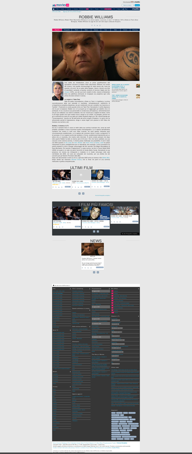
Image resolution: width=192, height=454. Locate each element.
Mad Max (114, 439)
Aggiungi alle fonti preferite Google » (72, 11)
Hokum (116, 312)
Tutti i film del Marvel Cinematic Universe (121, 434)
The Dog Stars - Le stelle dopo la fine (100, 293)
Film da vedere (56, 317)
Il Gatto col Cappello (76, 374)
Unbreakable (133, 428)
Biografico (55, 183)
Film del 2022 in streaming (78, 300)
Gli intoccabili (114, 318)
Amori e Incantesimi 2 (77, 364)
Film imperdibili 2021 (57, 307)
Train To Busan (95, 326)
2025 (60, 291)
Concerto (94, 182)
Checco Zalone (115, 421)
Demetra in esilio (76, 407)
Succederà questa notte (77, 381)
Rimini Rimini (114, 358)
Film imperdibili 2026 (57, 295)
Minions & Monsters (118, 307)
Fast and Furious (125, 432)
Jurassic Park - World (133, 423)
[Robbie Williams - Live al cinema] (100, 175)
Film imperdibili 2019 (57, 312)
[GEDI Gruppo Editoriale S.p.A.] (132, 1)
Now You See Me (115, 415)
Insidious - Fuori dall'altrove (78, 314)
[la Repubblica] (137, 1)
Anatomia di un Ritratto (77, 413)
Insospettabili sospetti (116, 338)
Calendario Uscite (75, 443)
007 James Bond (134, 426)
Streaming (135, 30)
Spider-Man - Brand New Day (120, 295)
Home (54, 443)
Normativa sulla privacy (69, 447)
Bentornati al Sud (76, 371)
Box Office (100, 443)
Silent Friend (95, 341)
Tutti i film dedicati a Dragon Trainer (119, 417)
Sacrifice (74, 333)
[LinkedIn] (97, 25)
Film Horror (55, 378)
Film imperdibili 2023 (57, 303)
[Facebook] (92, 25)
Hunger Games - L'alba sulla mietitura (80, 346)
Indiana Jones (126, 428)
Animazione (55, 381)
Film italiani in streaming (77, 303)
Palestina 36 (75, 362)
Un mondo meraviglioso (97, 344)
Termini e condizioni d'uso (82, 447)
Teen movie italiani (116, 432)
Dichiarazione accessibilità (104, 447)
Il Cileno (94, 311)
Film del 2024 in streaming (78, 295)
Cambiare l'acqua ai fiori (77, 376)
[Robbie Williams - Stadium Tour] (124, 211)
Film (69, 443)
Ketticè (93, 351)
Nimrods (74, 336)
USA (60, 183)
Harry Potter (123, 430)
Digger (73, 391)
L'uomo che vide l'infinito (116, 350)
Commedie (55, 374)
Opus (130, 417)
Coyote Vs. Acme (95, 328)
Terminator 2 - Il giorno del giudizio (99, 321)
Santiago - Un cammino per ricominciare (81, 348)
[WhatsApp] (100, 25)
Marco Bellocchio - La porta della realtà (100, 316)
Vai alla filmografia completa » (103, 195)
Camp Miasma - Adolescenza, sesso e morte (124, 305)
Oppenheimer (123, 421)
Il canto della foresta (76, 383)
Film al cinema (56, 319)
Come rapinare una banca (98, 349)
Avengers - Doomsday (77, 351)
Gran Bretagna (88, 183)
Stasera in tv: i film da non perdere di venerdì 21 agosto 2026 (124, 387)
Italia (118, 217)
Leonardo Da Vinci (123, 423)
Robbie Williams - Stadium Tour (121, 216)
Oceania (74, 312)
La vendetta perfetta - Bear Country (99, 295)
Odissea (116, 293)
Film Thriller (55, 376)
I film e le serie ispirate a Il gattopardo (120, 419)
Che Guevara (120, 439)
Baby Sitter (129, 421)
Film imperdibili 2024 (57, 300)
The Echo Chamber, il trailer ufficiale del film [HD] (122, 389)
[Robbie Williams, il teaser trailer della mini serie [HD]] (92, 249)
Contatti (60, 447)
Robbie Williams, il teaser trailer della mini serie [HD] (91, 259)
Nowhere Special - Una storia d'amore (119, 346)
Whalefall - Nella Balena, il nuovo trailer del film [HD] (123, 405)
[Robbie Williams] (81, 175)
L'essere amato (75, 388)
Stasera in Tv (93, 443)
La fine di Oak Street (76, 331)
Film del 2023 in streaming (78, 298)
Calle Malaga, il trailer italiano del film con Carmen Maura (124, 369)
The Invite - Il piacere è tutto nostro (80, 344)
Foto (106, 30)
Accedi (137, 5)
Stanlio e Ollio (114, 326)
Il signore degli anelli (116, 436)
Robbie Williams (77, 181)
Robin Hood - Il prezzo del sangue (80, 329)
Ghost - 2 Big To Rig (96, 304)
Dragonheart (114, 342)
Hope (73, 367)
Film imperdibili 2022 (57, 305)
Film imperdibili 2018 (57, 315)
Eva (112, 334)
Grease (66, 92)
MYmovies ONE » (56, 11)
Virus (120, 428)
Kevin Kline (89, 143)
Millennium (129, 430)
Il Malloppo (94, 339)
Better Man (105, 158)
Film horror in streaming (77, 305)
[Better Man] (61, 175)
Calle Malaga (75, 359)
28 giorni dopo (132, 412)
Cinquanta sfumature (116, 426)
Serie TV (83, 443)
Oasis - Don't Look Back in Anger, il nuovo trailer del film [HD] (124, 403)
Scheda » (67, 186)
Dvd (88, 443)
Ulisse (112, 330)
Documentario (80, 183)
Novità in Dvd (56, 327)
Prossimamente (107, 443)
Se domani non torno (77, 379)
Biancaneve (132, 419)
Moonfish (74, 400)
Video (115, 30)
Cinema (125, 30)
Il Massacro (74, 420)
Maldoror (74, 321)
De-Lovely (68, 143)
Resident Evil (75, 357)
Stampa (96, 30)
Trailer (114, 443)
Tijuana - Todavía (76, 405)
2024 (63, 183)
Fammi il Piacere (95, 346)
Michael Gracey (76, 159)
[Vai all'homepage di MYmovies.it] (60, 6)
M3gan (122, 415)
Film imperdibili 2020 (57, 310)
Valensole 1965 (75, 323)
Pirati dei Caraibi (126, 426)
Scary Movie (119, 412)
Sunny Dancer (95, 330)
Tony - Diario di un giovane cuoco (99, 309)
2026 (57, 291)
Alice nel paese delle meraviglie (129, 436)
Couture (93, 302)
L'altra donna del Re (115, 322)
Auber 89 (74, 418)
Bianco (73, 386)
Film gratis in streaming (77, 291)
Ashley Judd (99, 143)
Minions (113, 412)
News (86, 30)
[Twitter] (94, 25)
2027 (54, 291)
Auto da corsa (115, 428)
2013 (107, 182)
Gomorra (125, 412)
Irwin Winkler (78, 143)
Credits (55, 447)
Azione (54, 383)
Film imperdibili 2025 (57, 298)
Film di (54, 322)
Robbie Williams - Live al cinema (102, 181)
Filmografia (67, 30)
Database (64, 443)
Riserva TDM (93, 447)
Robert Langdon (115, 430)
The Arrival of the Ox (76, 416)
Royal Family (114, 423)
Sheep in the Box (95, 314)
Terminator (127, 439)
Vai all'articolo (99, 267)
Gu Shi (73, 402)
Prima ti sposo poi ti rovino (117, 354)
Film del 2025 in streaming (78, 293)
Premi (76, 30)
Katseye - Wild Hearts (77, 338)
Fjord (73, 369)
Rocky (132, 439)
